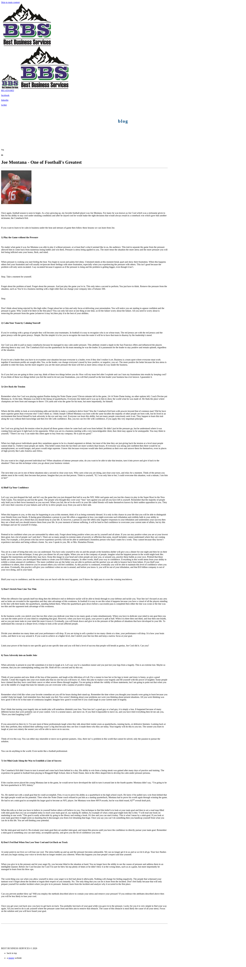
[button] (7, 90)
